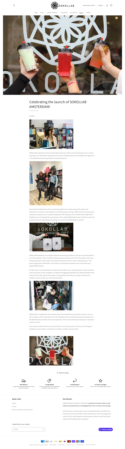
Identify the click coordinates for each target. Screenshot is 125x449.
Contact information (91, 444)
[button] (14, 5)
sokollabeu (35, 444)
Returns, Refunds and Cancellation (22, 409)
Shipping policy (80, 444)
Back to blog (64, 373)
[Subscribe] (43, 429)
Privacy (14, 406)
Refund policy (53, 444)
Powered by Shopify (43, 444)
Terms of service (70, 444)
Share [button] (32, 116)
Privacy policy (61, 444)
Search (14, 403)
